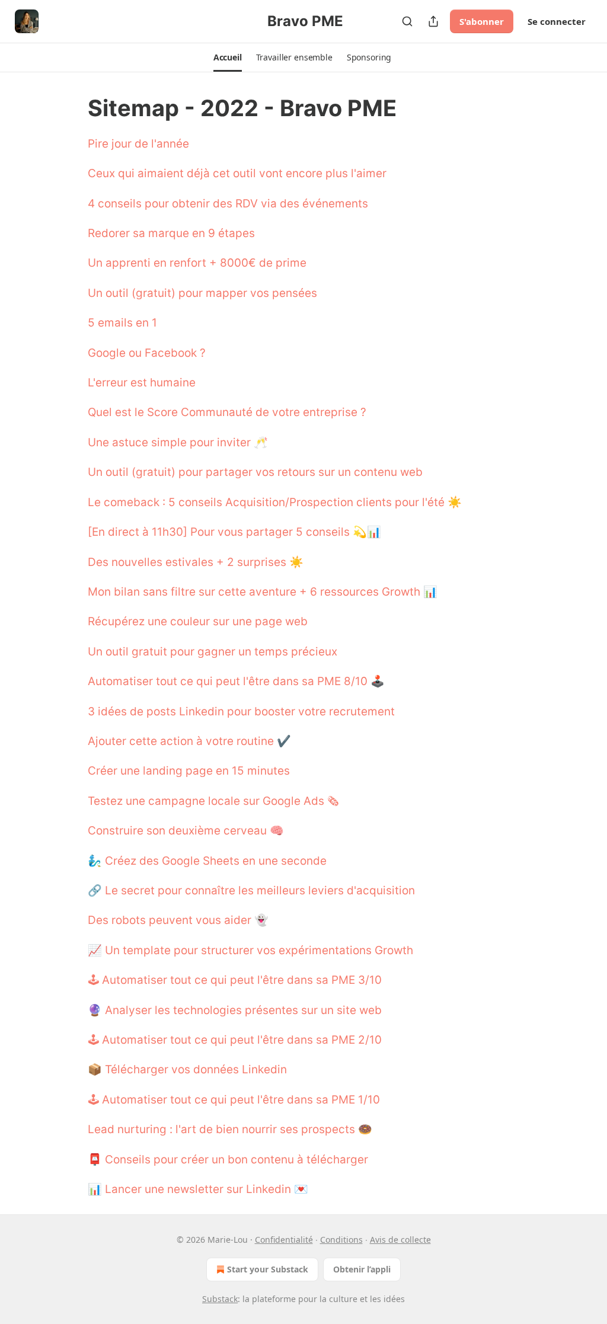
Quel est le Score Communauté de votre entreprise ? (227, 412)
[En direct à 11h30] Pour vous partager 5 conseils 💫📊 (234, 532)
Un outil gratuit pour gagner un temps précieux (212, 651)
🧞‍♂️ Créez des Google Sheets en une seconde (207, 861)
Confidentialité (284, 1239)
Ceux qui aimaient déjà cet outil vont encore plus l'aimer (237, 173)
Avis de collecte (400, 1239)
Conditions (341, 1239)
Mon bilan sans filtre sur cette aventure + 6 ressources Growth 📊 (262, 592)
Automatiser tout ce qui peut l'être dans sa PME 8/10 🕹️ (236, 681)
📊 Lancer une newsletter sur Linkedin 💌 (198, 1189)
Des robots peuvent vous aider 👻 (178, 920)
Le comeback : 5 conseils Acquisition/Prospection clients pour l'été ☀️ (275, 502)
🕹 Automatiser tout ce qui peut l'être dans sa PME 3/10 (235, 980)
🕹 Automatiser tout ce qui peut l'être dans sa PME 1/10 (234, 1099)
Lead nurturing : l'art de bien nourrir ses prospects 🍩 (230, 1129)
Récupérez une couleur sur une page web (198, 621)
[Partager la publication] (433, 21)
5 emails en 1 (122, 323)
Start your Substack (267, 1269)
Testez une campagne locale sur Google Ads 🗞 (213, 801)
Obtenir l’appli (362, 1269)
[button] (227, 57)
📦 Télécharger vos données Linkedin (187, 1069)
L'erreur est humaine (142, 382)
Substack (220, 1298)
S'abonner (481, 21)
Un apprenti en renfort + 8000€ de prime (197, 263)
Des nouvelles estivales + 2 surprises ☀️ (196, 562)
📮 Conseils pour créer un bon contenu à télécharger (228, 1159)
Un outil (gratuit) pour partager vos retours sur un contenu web (255, 472)
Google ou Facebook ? (147, 353)
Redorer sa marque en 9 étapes (171, 233)
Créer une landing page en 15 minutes (189, 771)
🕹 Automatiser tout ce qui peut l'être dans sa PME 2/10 (235, 1040)
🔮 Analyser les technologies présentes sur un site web (235, 1010)
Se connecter (557, 21)
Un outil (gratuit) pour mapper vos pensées (202, 293)
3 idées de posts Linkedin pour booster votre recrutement (241, 711)
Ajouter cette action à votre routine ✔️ (189, 741)
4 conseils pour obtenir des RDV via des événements (228, 203)
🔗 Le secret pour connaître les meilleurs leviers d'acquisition (251, 890)
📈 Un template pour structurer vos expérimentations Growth (250, 950)
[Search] (407, 21)
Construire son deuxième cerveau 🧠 (186, 830)
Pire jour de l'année (138, 144)
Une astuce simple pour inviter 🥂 (178, 442)
